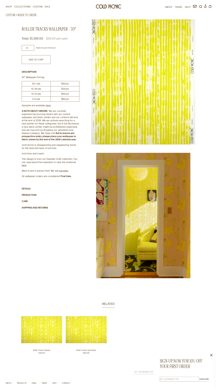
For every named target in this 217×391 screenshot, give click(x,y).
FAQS (34, 383)
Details (26, 188)
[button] (200, 6)
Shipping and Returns (35, 207)
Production (29, 194)
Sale (47, 6)
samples (63, 170)
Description (29, 71)
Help (54, 383)
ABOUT (168, 6)
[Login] (205, 6)
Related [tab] (108, 304)
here (48, 105)
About (9, 383)
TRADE (178, 6)
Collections (22, 6)
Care (25, 201)
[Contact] (195, 6)
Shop (9, 6)
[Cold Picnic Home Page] (108, 7)
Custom (37, 6)
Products (21, 383)
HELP (188, 6)
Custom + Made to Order (21, 15)
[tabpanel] (108, 336)
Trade (44, 383)
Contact (66, 383)
